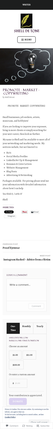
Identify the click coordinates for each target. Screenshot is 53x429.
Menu (28, 39)
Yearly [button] (40, 326)
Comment (36, 306)
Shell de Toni (26, 31)
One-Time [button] (13, 328)
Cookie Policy (10, 417)
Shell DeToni (9, 97)
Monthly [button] (26, 326)
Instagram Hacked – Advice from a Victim (26, 257)
